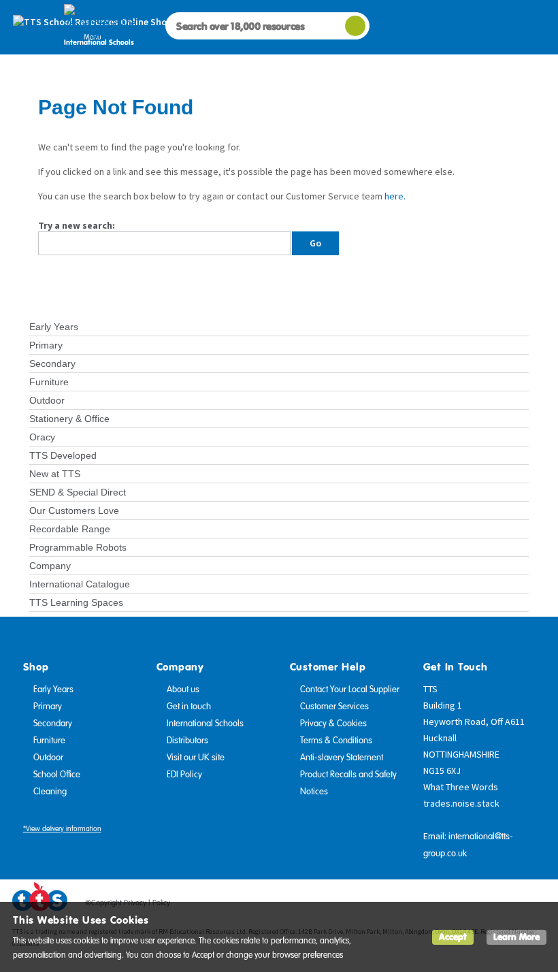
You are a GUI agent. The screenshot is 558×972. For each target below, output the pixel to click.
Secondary (52, 363)
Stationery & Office (69, 418)
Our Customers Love (74, 510)
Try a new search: (76, 225)
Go (315, 243)
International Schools (205, 723)
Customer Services (334, 706)
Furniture (49, 381)
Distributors (187, 740)
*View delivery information (62, 828)
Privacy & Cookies (333, 723)
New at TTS (54, 473)
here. (395, 196)
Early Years (53, 326)
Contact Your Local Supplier (349, 689)
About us (183, 689)
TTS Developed (63, 455)
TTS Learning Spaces (76, 602)
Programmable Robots (78, 547)
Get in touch (189, 706)
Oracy (42, 437)
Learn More (516, 937)
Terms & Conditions (336, 740)
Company (50, 565)
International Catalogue (79, 584)
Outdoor (47, 400)
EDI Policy (184, 774)
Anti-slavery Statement (341, 757)
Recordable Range (69, 528)
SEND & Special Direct (77, 492)
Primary (46, 345)
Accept (453, 937)
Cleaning (50, 791)
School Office (56, 774)
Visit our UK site (196, 757)
